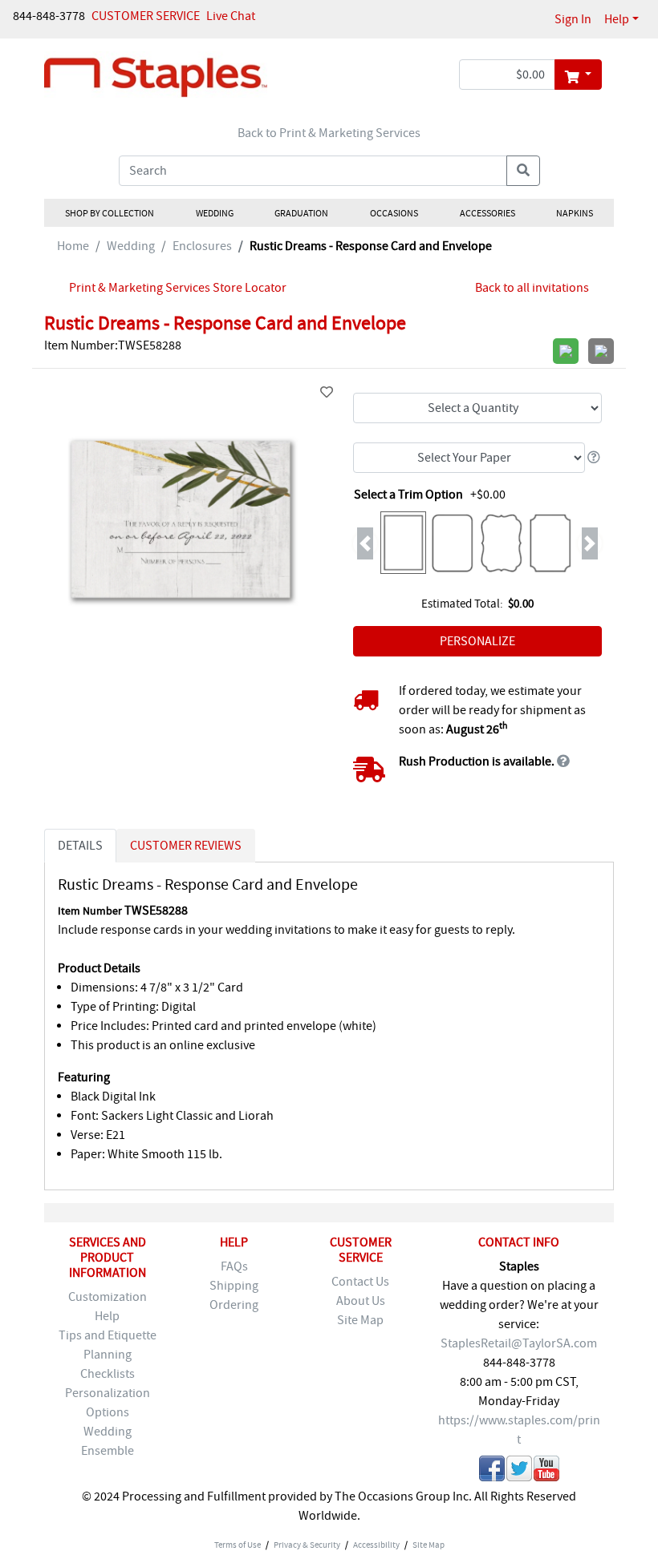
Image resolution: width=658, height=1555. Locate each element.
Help (616, 19)
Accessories (486, 213)
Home (73, 246)
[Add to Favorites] (326, 393)
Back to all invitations (532, 288)
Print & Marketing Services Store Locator (177, 288)
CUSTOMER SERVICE (145, 16)
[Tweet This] (519, 1471)
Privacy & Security (307, 1544)
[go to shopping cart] (578, 74)
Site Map (360, 1320)
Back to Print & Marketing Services (329, 133)
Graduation (301, 213)
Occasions (394, 213)
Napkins (574, 213)
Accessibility (376, 1544)
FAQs (234, 1266)
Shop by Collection (109, 213)
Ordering (233, 1305)
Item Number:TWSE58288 (112, 345)
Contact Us (360, 1282)
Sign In (572, 19)
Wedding (214, 213)
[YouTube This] (546, 1471)
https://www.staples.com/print (519, 1430)
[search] (523, 171)
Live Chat (230, 16)
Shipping (233, 1286)
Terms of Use (237, 1544)
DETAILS (80, 846)
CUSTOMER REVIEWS (186, 846)
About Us (360, 1301)
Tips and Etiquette (107, 1335)
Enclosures (202, 246)
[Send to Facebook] (492, 1471)
